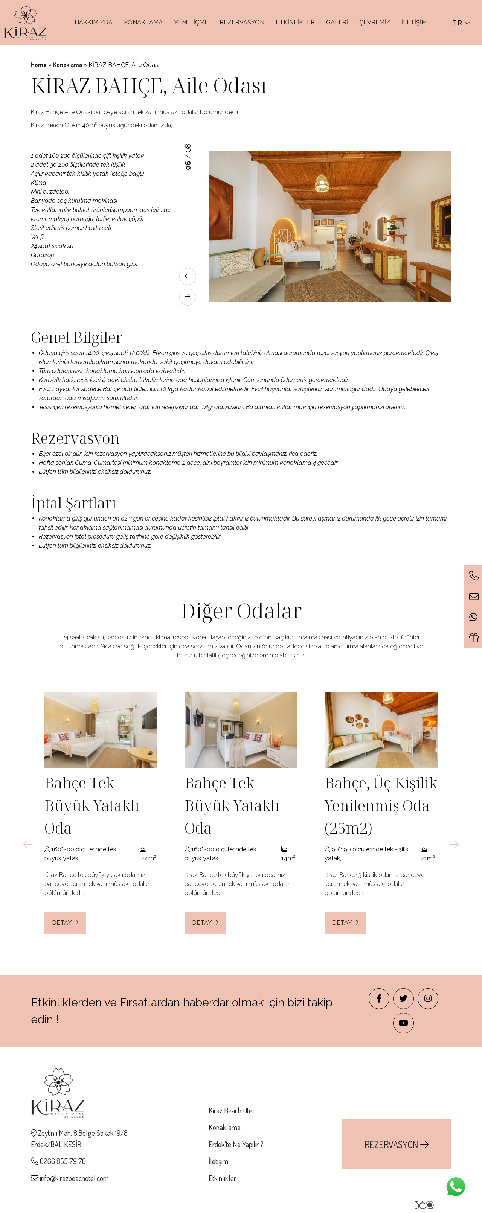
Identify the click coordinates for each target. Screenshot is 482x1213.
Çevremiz (374, 22)
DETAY (62, 922)
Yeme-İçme (191, 22)
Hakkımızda (94, 22)
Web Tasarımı (424, 1205)
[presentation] (187, 276)
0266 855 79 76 (62, 1161)
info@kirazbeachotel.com (74, 1178)
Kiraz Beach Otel (231, 1110)
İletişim (414, 22)
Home (39, 64)
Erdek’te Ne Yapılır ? (236, 1144)
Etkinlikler (295, 22)
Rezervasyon (242, 22)
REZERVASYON (392, 1144)
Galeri (337, 22)
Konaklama (143, 22)
